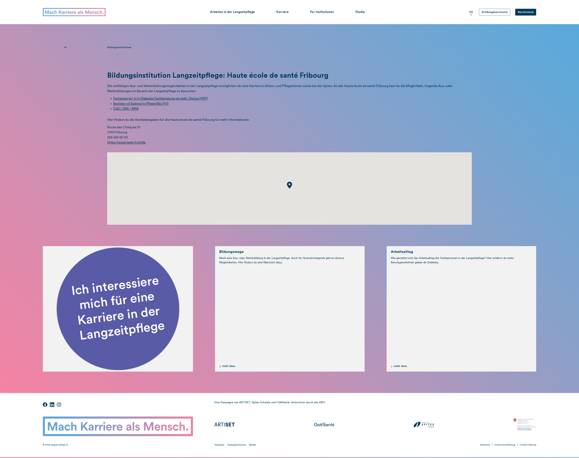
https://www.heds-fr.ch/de (126, 142)
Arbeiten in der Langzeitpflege (232, 12)
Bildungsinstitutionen (119, 47)
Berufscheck (526, 12)
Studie (360, 12)
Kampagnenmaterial (236, 445)
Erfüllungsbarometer (495, 12)
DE (471, 12)
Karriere (282, 12)
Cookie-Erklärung (527, 445)
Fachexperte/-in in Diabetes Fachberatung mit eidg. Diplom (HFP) (160, 98)
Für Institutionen (322, 12)
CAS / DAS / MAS (126, 108)
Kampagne (219, 445)
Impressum (485, 445)
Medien (252, 445)
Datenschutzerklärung (504, 445)
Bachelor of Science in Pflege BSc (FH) (141, 103)
